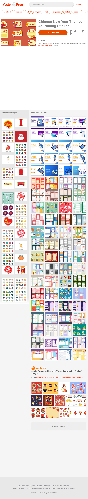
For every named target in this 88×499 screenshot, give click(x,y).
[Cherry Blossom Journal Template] (37, 330)
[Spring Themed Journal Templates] (79, 219)
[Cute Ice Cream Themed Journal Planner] (51, 318)
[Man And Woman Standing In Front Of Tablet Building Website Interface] (51, 146)
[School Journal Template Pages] (79, 232)
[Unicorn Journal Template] (51, 354)
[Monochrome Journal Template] (51, 268)
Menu (78, 4)
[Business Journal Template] (65, 354)
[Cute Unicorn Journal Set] (65, 330)
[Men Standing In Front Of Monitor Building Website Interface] (79, 158)
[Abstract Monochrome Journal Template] (51, 342)
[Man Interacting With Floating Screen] (65, 170)
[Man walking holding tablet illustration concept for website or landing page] (65, 133)
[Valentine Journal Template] (65, 219)
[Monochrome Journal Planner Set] (51, 330)
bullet (67, 12)
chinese (19, 12)
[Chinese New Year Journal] (51, 256)
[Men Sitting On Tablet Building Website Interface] (37, 170)
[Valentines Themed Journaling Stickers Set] (65, 207)
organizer (57, 12)
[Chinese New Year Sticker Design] (21, 124)
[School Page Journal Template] (79, 354)
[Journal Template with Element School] (51, 232)
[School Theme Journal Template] (37, 244)
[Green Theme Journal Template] (79, 207)
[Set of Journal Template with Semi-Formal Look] (37, 342)
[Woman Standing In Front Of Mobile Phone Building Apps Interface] (51, 158)
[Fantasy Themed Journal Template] (51, 305)
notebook (7, 12)
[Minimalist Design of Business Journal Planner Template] (79, 244)
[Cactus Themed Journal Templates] (37, 318)
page (76, 12)
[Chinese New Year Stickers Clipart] (21, 136)
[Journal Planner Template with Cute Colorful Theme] (37, 195)
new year (37, 12)
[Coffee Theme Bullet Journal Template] (37, 281)
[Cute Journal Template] (51, 281)
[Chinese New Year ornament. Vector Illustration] (8, 124)
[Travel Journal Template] (79, 342)
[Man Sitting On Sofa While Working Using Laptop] (79, 121)
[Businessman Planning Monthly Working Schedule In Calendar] (37, 121)
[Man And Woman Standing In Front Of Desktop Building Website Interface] (65, 146)
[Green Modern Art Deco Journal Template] (65, 195)
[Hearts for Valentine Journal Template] (65, 183)
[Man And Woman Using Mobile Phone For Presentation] (37, 158)
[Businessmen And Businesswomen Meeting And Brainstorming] (79, 170)
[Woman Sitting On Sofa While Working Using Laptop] (37, 133)
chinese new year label (70, 377)
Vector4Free (13, 4)
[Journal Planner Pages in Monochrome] (37, 219)
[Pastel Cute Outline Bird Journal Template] (79, 195)
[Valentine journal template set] (37, 293)
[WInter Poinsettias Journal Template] (79, 183)
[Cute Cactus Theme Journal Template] (79, 268)
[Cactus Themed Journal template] (51, 244)
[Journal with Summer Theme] (37, 305)
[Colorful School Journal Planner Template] (51, 219)
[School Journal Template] (65, 342)
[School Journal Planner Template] (65, 232)
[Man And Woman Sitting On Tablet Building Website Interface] (79, 146)
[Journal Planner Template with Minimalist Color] (65, 244)
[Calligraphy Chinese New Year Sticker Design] (21, 271)
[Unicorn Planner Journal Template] (65, 318)
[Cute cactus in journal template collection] (79, 281)
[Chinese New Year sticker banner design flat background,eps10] (8, 136)
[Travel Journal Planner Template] (37, 268)
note (47, 12)
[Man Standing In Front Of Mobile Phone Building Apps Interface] (65, 158)
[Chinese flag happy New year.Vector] (8, 222)
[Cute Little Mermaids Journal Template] (37, 207)
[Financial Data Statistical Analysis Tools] (51, 170)
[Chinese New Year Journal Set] (37, 183)
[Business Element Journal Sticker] (65, 281)
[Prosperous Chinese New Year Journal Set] (51, 183)
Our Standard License (45, 46)
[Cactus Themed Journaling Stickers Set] (51, 207)
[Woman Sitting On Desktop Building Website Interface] (37, 146)
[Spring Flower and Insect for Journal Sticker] (65, 293)
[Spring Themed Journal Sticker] (37, 232)
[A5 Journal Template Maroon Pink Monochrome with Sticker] (51, 195)
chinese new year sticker (47, 377)
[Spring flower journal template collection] (51, 293)
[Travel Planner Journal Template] (65, 256)
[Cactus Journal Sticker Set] (79, 330)
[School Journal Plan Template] (65, 268)
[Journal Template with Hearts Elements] (79, 293)
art (28, 12)
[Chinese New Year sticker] (21, 198)
